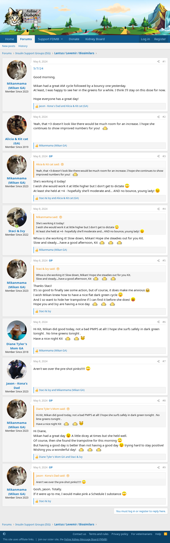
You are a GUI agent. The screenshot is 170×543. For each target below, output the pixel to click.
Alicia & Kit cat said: (48, 164)
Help (158, 534)
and (63, 106)
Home (9, 39)
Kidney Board (95, 39)
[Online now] (17, 226)
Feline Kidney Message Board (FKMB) (85, 539)
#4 (164, 209)
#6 (164, 322)
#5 (164, 260)
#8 (164, 400)
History (23, 46)
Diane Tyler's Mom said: (50, 409)
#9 (164, 467)
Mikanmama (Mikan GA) (17, 85)
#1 (164, 61)
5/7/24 (38, 68)
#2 (164, 117)
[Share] (158, 61)
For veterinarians (141, 534)
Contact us (79, 534)
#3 (164, 156)
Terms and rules (98, 534)
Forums (26, 39)
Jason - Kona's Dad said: (50, 475)
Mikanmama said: (47, 217)
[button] (50, 39)
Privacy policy (120, 534)
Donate (74, 39)
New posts (8, 46)
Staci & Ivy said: (45, 269)
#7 (164, 361)
